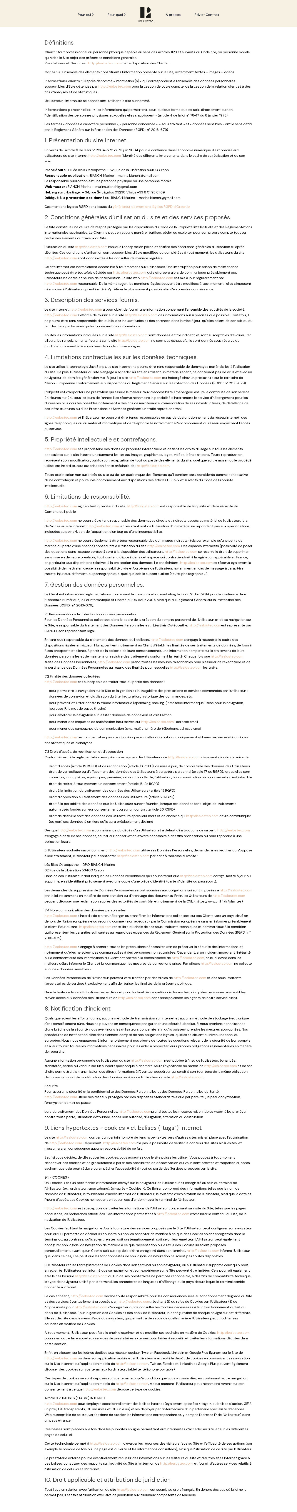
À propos (173, 14)
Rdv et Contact (207, 14)
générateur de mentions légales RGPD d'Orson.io (151, 206)
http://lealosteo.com (104, 63)
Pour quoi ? (117, 14)
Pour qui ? (86, 14)
